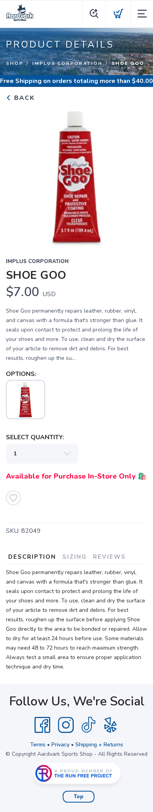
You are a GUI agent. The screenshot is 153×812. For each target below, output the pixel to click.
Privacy (60, 744)
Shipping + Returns (99, 744)
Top (79, 796)
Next (135, 174)
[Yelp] (110, 725)
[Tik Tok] (88, 725)
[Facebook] (42, 725)
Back (23, 98)
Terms (38, 744)
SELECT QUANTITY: (35, 437)
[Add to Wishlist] (13, 497)
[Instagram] (66, 725)
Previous (18, 174)
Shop (14, 63)
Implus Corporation (67, 63)
